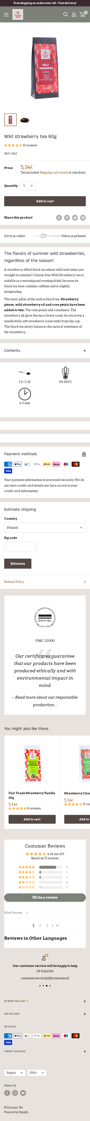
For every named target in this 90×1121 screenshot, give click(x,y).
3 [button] (47, 925)
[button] (13, 145)
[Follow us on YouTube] (23, 1093)
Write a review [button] (45, 897)
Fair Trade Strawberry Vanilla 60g (32, 795)
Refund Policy (14, 582)
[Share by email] (83, 217)
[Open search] (65, 14)
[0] (82, 14)
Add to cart (45, 201)
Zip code (10, 538)
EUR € (33, 1072)
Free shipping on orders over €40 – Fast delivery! (45, 3)
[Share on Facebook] (59, 217)
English (11, 1072)
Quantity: (11, 185)
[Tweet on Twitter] (75, 217)
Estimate (17, 564)
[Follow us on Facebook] (7, 1093)
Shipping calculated (54, 172)
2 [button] (40, 925)
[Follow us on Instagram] (15, 1093)
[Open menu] (6, 14)
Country (10, 518)
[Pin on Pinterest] (67, 217)
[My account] (74, 14)
